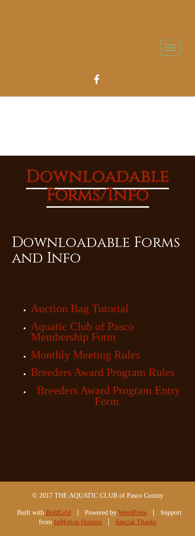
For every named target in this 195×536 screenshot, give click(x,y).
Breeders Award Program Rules (103, 372)
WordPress (132, 512)
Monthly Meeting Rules (85, 355)
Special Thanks (135, 522)
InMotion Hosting (78, 522)
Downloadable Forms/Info (97, 186)
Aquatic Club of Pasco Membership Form (82, 331)
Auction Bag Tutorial (80, 308)
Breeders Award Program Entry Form (108, 395)
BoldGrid (58, 512)
